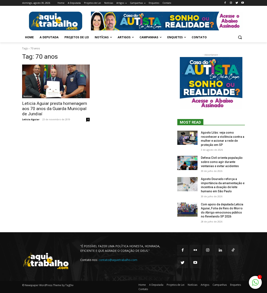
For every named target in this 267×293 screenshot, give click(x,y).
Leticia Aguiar (30, 119)
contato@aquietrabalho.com (118, 260)
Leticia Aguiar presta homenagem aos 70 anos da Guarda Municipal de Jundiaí (54, 108)
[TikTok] (233, 250)
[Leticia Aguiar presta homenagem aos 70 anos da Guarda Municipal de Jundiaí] (56, 81)
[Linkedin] (220, 250)
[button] (240, 37)
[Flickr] (195, 250)
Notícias (27, 96)
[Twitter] (236, 3)
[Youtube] (242, 3)
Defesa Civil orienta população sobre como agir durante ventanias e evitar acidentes (222, 162)
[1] (255, 284)
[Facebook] (225, 3)
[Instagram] (231, 3)
